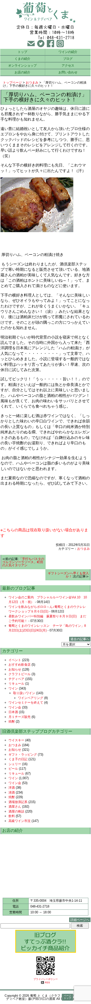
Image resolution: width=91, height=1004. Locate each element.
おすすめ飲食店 (19, 664)
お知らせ (14, 669)
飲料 (11, 816)
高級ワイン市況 (19, 821)
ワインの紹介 (67, 52)
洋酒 (11, 787)
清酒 (11, 792)
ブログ (68, 59)
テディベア (16, 679)
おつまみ (32, 82)
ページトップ (67, 996)
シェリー (14, 764)
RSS (47, 982)
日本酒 (13, 712)
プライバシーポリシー (45, 979)
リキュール (16, 683)
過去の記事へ (79, 639)
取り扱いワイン (24, 693)
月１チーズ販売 (19, 717)
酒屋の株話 (16, 811)
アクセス (68, 65)
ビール (13, 768)
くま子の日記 (17, 759)
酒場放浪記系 (17, 802)
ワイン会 (14, 707)
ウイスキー (16, 740)
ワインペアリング (30, 698)
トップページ (12, 82)
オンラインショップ (22, 65)
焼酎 (11, 721)
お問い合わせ (67, 72)
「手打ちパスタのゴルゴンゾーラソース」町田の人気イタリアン (23, 562)
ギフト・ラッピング (22, 754)
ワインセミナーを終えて (25, 702)
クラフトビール (19, 674)
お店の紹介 (22, 72)
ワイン (13, 688)
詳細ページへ (79, 920)
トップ (22, 52)
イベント (14, 660)
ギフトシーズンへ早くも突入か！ (68, 574)
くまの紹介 (22, 59)
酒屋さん (14, 806)
